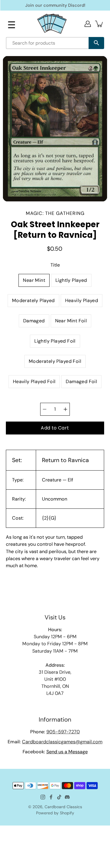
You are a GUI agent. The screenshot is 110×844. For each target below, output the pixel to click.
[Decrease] (44, 409)
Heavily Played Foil (34, 381)
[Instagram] (42, 797)
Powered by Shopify (55, 813)
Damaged (34, 321)
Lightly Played (71, 280)
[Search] (96, 43)
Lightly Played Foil (55, 341)
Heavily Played (81, 300)
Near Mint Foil (71, 321)
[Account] (87, 23)
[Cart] (99, 23)
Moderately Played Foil (55, 361)
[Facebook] (51, 797)
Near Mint (34, 280)
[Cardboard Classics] (52, 24)
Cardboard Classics (63, 806)
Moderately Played (33, 300)
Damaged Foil (81, 381)
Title (55, 265)
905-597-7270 (63, 732)
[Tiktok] (59, 797)
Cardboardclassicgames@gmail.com (62, 742)
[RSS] (67, 797)
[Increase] (65, 409)
